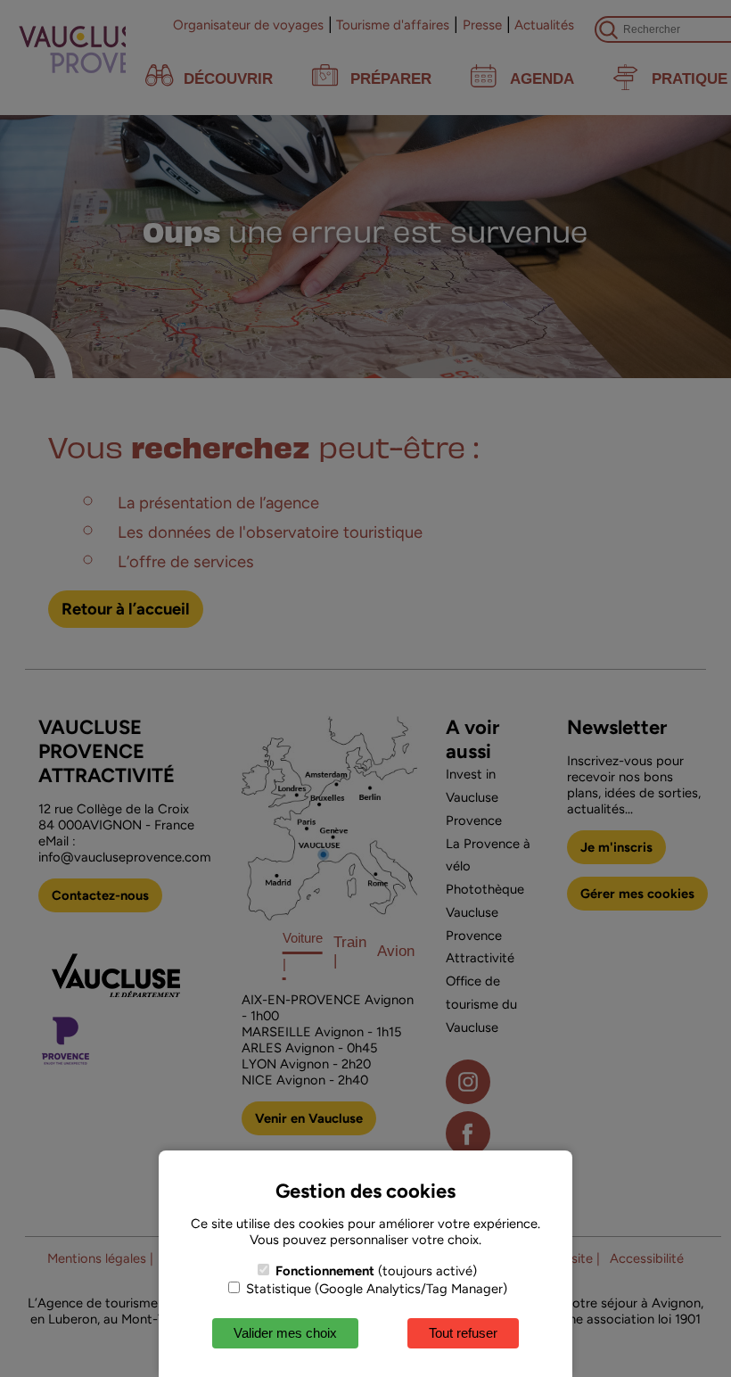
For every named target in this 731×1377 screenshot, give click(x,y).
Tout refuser (463, 1332)
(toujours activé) (376, 1271)
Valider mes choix (285, 1332)
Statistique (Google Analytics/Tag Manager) (374, 1289)
